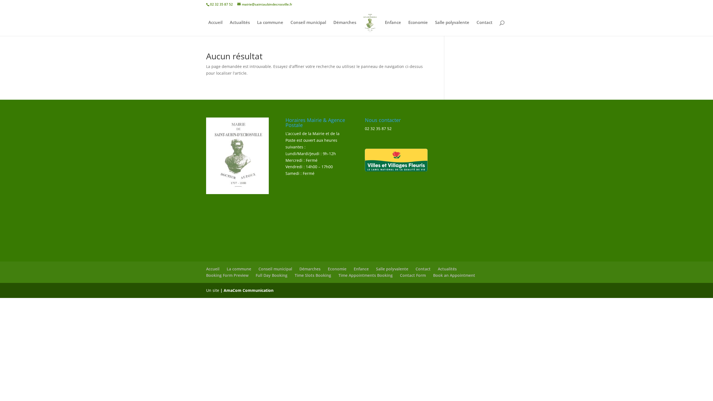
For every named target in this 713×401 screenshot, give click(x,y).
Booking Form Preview (227, 275)
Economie (418, 22)
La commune (270, 22)
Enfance (393, 22)
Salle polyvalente (452, 22)
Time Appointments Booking (365, 275)
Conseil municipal (308, 22)
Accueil (215, 22)
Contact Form (413, 275)
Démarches (344, 22)
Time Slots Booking (313, 275)
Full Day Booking (271, 275)
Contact (484, 22)
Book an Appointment (454, 275)
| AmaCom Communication (247, 290)
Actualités (240, 22)
